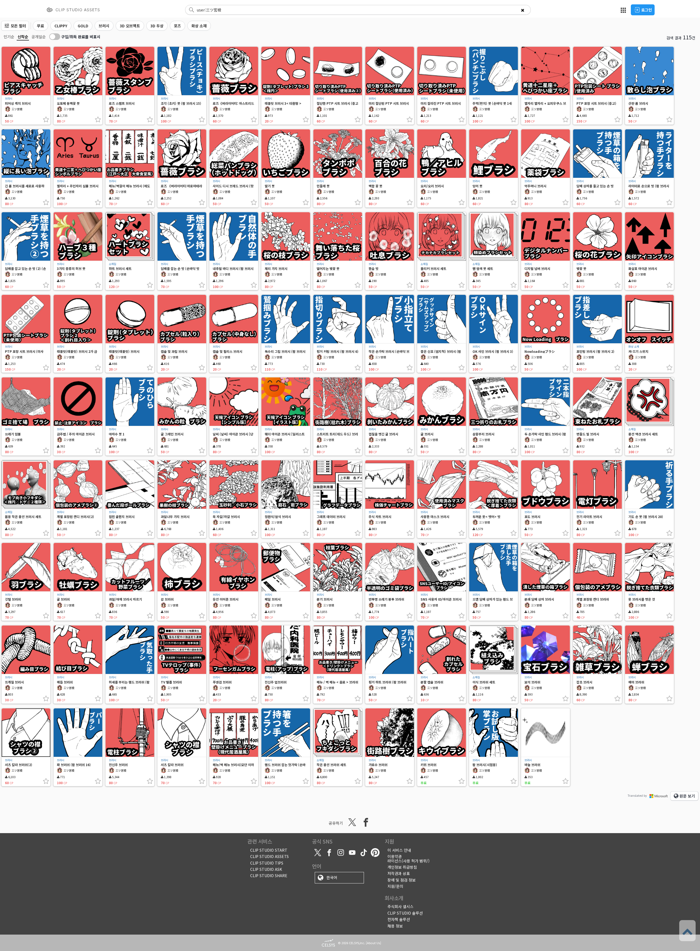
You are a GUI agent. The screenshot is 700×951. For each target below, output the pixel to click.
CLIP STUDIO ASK (266, 869)
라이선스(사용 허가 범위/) (408, 860)
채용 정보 (395, 926)
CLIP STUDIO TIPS (266, 863)
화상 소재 (633, 346)
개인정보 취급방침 (402, 867)
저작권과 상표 (398, 873)
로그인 (646, 10)
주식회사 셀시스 (400, 906)
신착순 (23, 36)
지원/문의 (395, 886)
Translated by (637, 795)
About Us (373, 943)
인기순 (9, 36)
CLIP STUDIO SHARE (268, 875)
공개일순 (38, 36)
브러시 (8, 98)
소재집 (112, 264)
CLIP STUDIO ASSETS (269, 856)
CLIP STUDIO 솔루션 (405, 913)
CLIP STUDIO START (268, 850)
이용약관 (394, 856)
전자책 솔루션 (398, 919)
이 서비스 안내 (399, 850)
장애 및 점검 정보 (401, 880)
